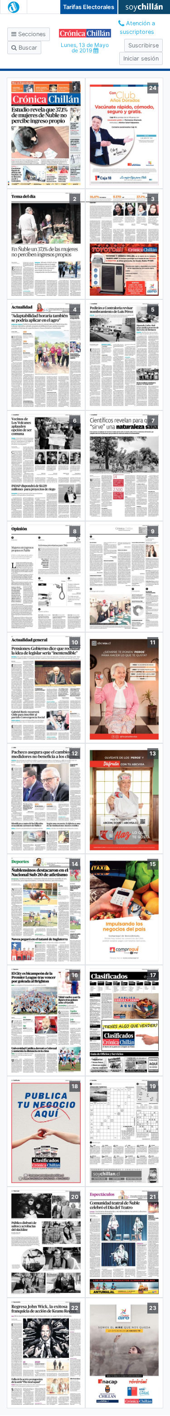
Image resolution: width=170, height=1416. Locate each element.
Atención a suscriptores (137, 27)
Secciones (31, 34)
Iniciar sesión (141, 58)
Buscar (27, 47)
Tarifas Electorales (88, 7)
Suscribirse (143, 45)
